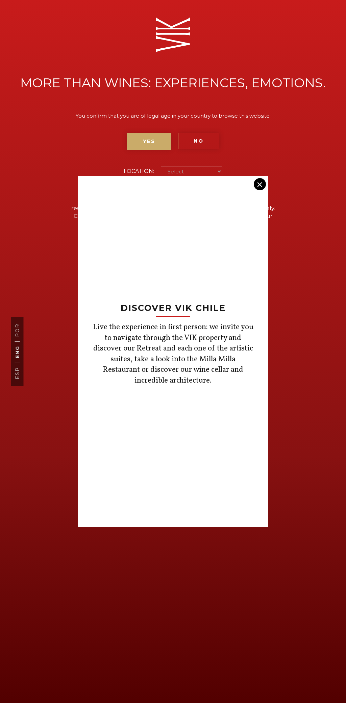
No (198, 141)
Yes (149, 141)
